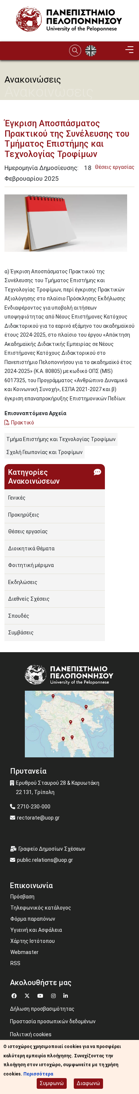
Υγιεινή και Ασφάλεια (36, 930)
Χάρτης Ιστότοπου (32, 941)
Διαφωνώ (88, 1083)
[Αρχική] (69, 20)
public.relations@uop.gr (45, 860)
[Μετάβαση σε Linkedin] (66, 995)
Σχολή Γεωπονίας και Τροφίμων (44, 452)
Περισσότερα (38, 1074)
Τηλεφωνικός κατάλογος (40, 908)
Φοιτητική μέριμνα (31, 565)
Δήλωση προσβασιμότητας (42, 1009)
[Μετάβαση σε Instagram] (54, 995)
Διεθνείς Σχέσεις (29, 599)
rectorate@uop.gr (38, 818)
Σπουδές (18, 616)
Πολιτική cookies (31, 1034)
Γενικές (17, 498)
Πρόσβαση (22, 897)
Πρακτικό (22, 423)
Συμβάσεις (21, 633)
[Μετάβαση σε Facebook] (15, 995)
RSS (15, 963)
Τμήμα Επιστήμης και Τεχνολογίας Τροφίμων (61, 439)
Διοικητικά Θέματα (31, 548)
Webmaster (24, 952)
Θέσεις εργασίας (115, 167)
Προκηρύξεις (23, 515)
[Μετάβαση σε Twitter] (28, 995)
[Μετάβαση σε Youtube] (41, 995)
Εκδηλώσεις (22, 582)
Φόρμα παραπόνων (32, 919)
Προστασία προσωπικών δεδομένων (53, 1021)
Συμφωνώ (52, 1083)
